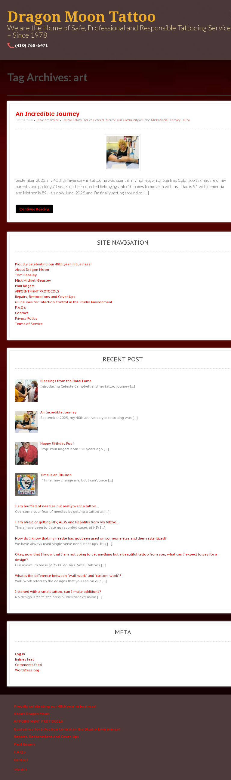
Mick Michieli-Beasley (165, 120)
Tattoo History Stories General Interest (89, 120)
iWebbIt (20, 769)
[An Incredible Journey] (123, 152)
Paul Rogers (25, 285)
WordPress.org (27, 670)
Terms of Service (29, 323)
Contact (21, 313)
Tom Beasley (26, 275)
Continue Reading (34, 209)
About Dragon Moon (32, 269)
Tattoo (185, 120)
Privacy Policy (26, 318)
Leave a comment (47, 120)
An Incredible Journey (47, 114)
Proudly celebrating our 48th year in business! (53, 264)
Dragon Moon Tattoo (81, 16)
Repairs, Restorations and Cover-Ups (45, 296)
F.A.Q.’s (20, 307)
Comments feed (28, 664)
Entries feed (25, 659)
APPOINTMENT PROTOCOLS (37, 291)
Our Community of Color (133, 120)
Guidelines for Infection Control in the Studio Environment (63, 302)
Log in (20, 654)
